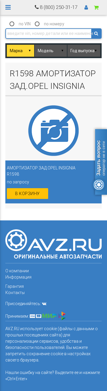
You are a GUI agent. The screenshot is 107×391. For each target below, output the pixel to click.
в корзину (27, 193)
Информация (18, 277)
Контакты (15, 292)
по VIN (25, 24)
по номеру (54, 24)
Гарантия (14, 286)
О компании (17, 270)
